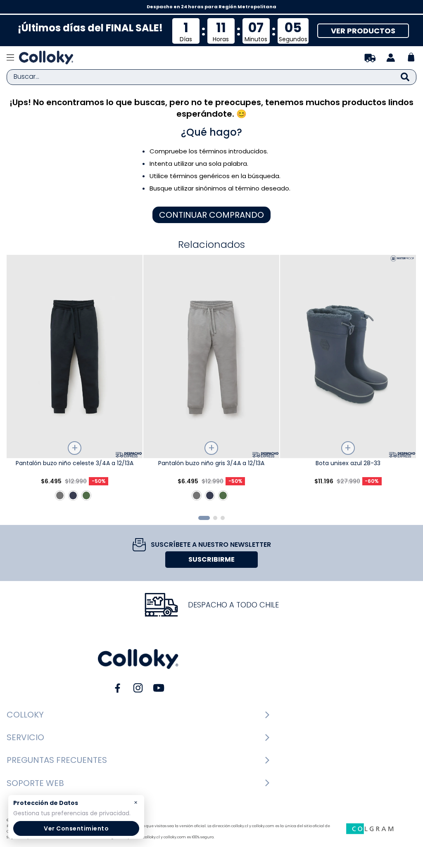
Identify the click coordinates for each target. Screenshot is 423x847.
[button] (204, 518)
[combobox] (211, 77)
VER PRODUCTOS (363, 31)
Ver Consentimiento (76, 828)
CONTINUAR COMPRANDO (211, 215)
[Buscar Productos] (405, 77)
